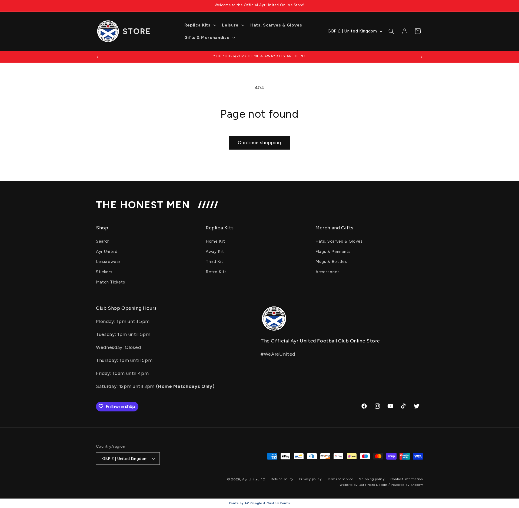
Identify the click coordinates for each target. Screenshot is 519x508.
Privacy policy (310, 479)
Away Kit (215, 251)
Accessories (327, 271)
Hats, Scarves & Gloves (339, 241)
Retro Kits (216, 271)
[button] (200, 25)
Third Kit (214, 261)
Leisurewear (108, 261)
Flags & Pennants (333, 251)
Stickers (104, 271)
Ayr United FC (253, 479)
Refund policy (282, 479)
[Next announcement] (422, 56)
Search (103, 241)
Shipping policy (372, 479)
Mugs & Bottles (331, 261)
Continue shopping (259, 142)
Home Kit (215, 241)
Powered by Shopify (407, 485)
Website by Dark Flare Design (363, 485)
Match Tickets (110, 282)
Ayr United (107, 251)
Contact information (406, 479)
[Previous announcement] (98, 56)
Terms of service (340, 479)
